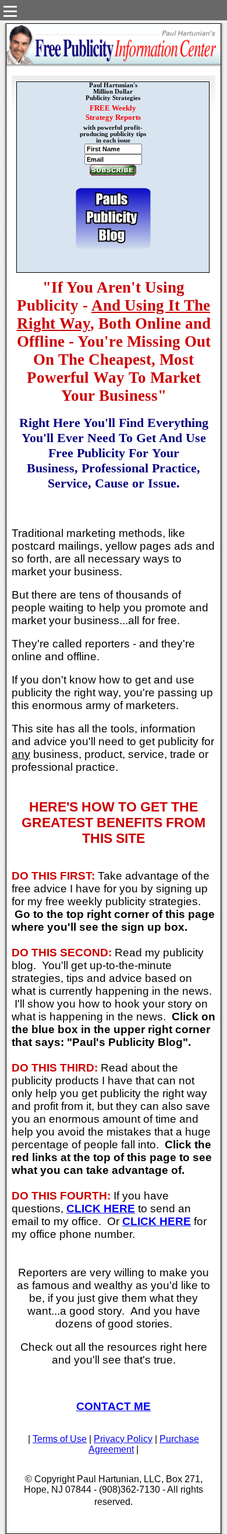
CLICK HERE (100, 1208)
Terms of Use (60, 1439)
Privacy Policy (123, 1439)
